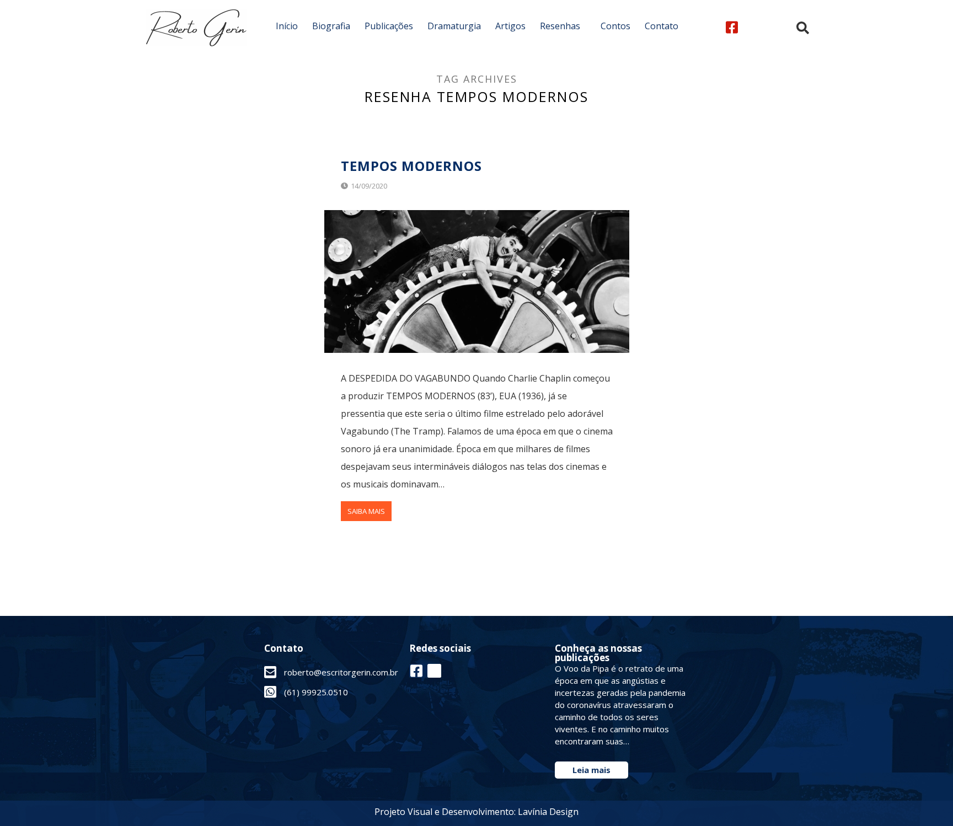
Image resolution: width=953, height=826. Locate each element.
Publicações (389, 26)
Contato (661, 26)
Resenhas (560, 26)
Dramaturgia (454, 26)
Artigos (510, 26)
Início (287, 26)
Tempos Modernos (411, 166)
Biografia (331, 26)
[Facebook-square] (731, 27)
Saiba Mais (366, 511)
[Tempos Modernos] (476, 281)
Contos (615, 26)
